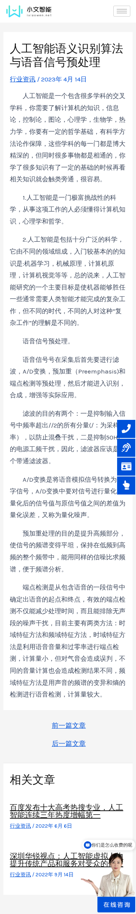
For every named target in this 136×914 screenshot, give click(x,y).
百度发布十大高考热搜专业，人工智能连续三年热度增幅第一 (66, 811)
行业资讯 (23, 79)
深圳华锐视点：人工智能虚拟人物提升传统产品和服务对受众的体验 (66, 859)
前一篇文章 (69, 725)
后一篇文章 (69, 743)
